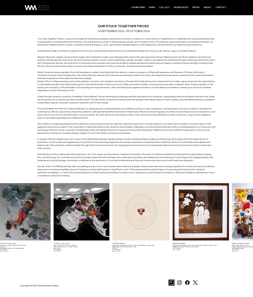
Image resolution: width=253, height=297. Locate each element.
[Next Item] (248, 211)
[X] (195, 283)
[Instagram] (179, 283)
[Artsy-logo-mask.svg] (172, 283)
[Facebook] (187, 283)
